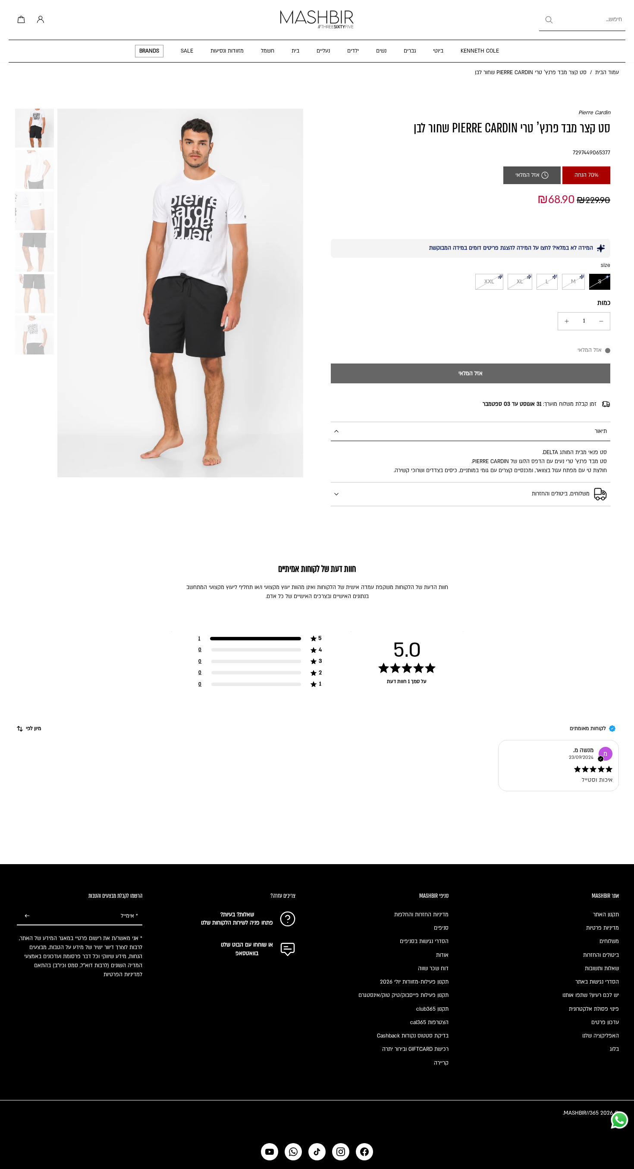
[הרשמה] (27, 916)
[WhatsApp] (293, 1151)
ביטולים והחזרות (601, 955)
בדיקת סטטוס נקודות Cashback (413, 1035)
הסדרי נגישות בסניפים (424, 941)
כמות (603, 303)
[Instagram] (340, 1151)
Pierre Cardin (594, 112)
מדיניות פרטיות (602, 928)
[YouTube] (269, 1151)
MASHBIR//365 (581, 1112)
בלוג (614, 1049)
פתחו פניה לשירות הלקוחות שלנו (237, 922)
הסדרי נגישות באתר (597, 981)
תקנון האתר (606, 914)
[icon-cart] (19, 19)
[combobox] (582, 20)
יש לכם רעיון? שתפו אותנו (590, 995)
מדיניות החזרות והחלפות (421, 914)
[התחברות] (38, 19)
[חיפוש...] (549, 20)
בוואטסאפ (246, 953)
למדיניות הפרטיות (123, 974)
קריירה (441, 1062)
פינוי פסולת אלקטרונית (594, 1009)
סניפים (441, 928)
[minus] (601, 321)
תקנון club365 (432, 1009)
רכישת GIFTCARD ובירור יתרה (415, 1049)
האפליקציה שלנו (600, 1035)
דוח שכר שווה (433, 968)
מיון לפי (33, 728)
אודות (442, 955)
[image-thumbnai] (34, 128)
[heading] (317, 650)
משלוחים (609, 941)
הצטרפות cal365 (429, 1022)
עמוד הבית (607, 72)
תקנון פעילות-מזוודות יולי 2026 (414, 981)
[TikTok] (317, 1151)
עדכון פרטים (605, 1022)
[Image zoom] (180, 293)
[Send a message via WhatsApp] (619, 1120)
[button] (470, 373)
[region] (317, 661)
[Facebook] (364, 1151)
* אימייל (129, 915)
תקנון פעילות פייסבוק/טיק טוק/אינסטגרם (403, 995)
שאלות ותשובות (602, 968)
